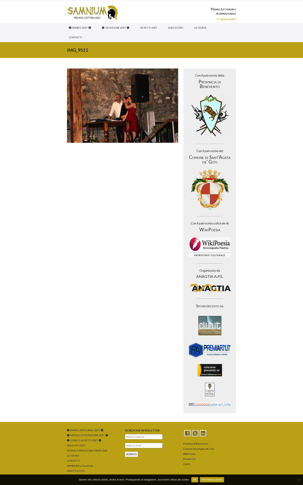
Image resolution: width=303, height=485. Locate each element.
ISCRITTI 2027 (148, 27)
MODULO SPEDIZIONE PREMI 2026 (87, 450)
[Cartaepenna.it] (210, 397)
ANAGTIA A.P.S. (76, 470)
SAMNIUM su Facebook (80, 465)
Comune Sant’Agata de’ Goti (198, 448)
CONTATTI (75, 37)
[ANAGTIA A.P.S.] (210, 288)
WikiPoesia (189, 453)
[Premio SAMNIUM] (92, 10)
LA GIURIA (200, 27)
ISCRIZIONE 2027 (115, 27)
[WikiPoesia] (210, 247)
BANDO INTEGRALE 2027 (85, 430)
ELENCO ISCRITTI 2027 (84, 440)
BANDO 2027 (80, 27)
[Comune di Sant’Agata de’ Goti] (210, 189)
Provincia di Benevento (195, 443)
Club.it (186, 464)
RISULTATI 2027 (76, 445)
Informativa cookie (212, 479)
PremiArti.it (189, 458)
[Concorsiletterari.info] (210, 406)
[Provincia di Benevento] (210, 116)
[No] (298, 479)
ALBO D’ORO (175, 27)
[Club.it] (210, 326)
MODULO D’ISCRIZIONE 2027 (87, 435)
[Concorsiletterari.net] (209, 377)
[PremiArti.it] (210, 358)
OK (194, 479)
